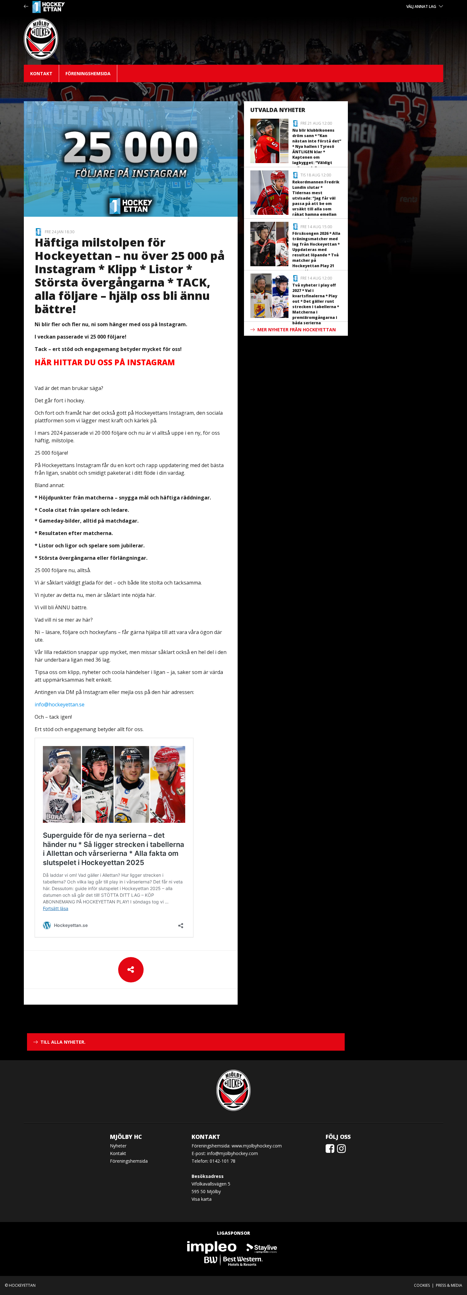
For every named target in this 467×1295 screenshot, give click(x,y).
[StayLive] (262, 1247)
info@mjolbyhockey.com (232, 1153)
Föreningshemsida (88, 73)
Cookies (422, 1285)
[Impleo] (212, 1247)
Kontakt (41, 73)
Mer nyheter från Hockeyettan (296, 330)
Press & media (449, 1285)
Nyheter (118, 1146)
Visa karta (202, 1199)
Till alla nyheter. (62, 1042)
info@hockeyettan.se (60, 704)
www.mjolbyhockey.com (257, 1146)
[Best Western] (233, 1259)
